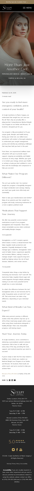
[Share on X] (7, 380)
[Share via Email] (15, 380)
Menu (29, 7)
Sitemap (9, 464)
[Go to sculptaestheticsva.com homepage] (7, 8)
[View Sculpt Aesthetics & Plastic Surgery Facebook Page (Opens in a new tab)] (17, 451)
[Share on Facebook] (9, 380)
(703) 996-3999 (27, 479)
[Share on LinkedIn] (12, 380)
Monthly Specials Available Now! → (17, 2)
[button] (24, 8)
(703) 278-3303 (9, 479)
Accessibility (24, 464)
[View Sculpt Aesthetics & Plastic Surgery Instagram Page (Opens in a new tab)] (13, 451)
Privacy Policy (16, 464)
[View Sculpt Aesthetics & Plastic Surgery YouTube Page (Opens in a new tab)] (21, 451)
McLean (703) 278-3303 (9, 374)
